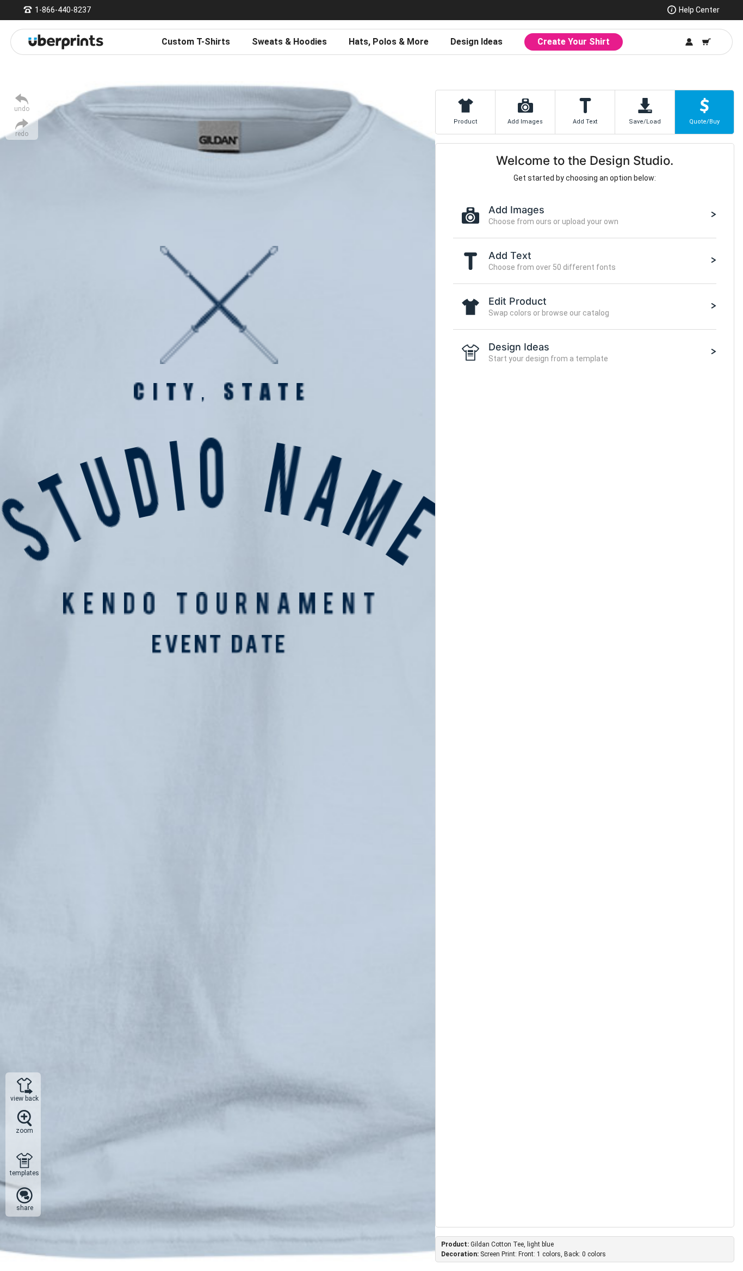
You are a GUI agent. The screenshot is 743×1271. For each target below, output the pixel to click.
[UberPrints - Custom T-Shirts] (66, 42)
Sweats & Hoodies (289, 41)
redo (21, 133)
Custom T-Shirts (196, 41)
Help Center (699, 9)
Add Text (585, 121)
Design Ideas (476, 41)
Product (465, 121)
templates (24, 1172)
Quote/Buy (704, 121)
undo (21, 108)
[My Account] (689, 42)
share (24, 1207)
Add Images (525, 121)
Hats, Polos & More (389, 41)
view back (24, 1098)
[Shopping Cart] (706, 42)
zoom (24, 1130)
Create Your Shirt (573, 41)
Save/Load (645, 121)
